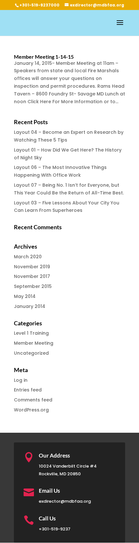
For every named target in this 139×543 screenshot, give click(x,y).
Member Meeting (33, 343)
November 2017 (32, 276)
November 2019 (32, 266)
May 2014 (25, 296)
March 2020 (28, 256)
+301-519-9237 (54, 529)
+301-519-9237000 (39, 5)
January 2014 (29, 306)
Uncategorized (31, 353)
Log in (20, 380)
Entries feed (28, 390)
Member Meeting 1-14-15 (44, 57)
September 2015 (33, 286)
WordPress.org (31, 410)
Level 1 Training (31, 333)
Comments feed (33, 400)
